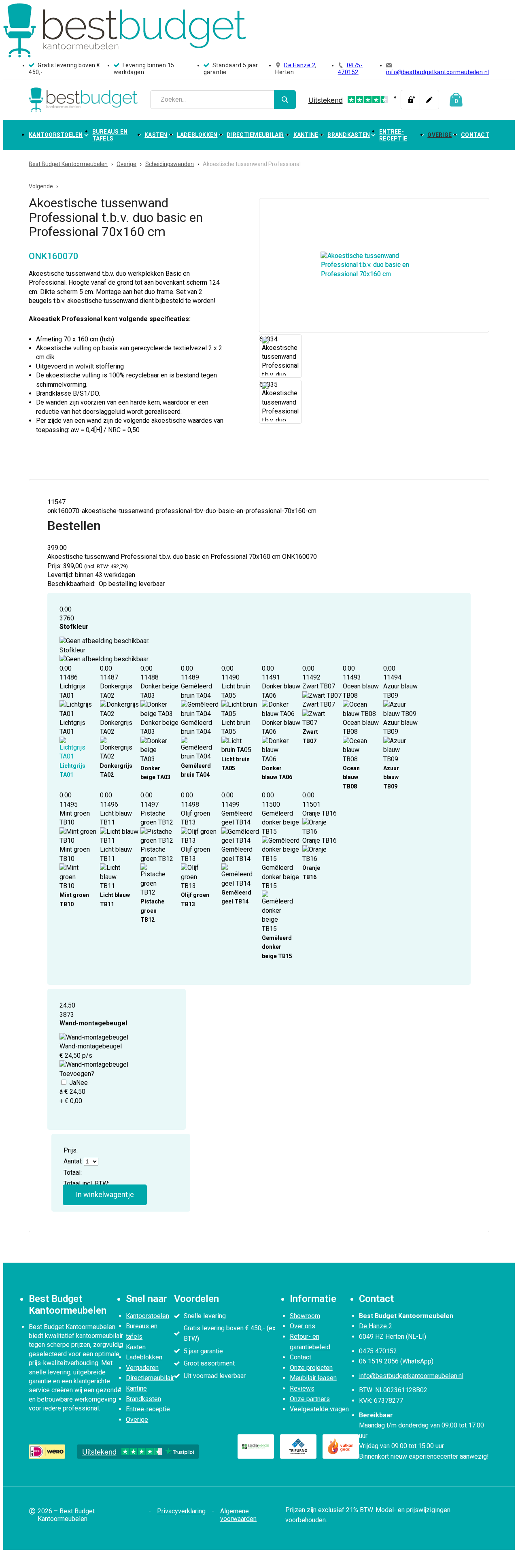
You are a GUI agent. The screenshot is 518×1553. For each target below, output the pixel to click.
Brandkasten (348, 135)
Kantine (305, 135)
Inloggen (410, 99)
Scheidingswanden (169, 164)
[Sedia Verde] (256, 1446)
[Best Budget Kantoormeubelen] (83, 99)
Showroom (305, 1316)
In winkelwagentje (105, 1194)
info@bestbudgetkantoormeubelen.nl (437, 72)
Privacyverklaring (181, 1511)
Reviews (302, 1388)
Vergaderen (142, 1368)
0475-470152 (350, 68)
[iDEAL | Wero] (47, 1451)
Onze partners (310, 1399)
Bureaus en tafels (110, 135)
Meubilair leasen (313, 1378)
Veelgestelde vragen (319, 1409)
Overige (439, 135)
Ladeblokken (197, 135)
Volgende (41, 186)
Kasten (156, 135)
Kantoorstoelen (56, 135)
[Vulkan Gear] (341, 1446)
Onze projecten (311, 1368)
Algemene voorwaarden (238, 1515)
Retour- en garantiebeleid (310, 1342)
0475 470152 (378, 1351)
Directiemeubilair (255, 135)
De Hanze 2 (299, 65)
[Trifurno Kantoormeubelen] (298, 1446)
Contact (475, 135)
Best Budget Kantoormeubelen (68, 164)
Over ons (302, 1326)
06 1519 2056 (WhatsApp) (396, 1361)
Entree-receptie (393, 135)
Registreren (429, 99)
